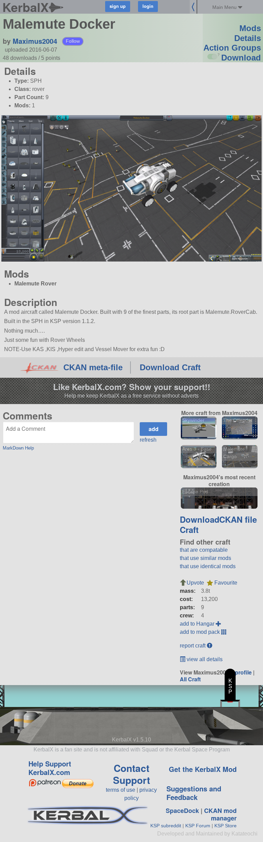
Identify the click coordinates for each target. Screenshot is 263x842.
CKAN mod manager (220, 814)
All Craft (190, 679)
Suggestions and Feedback (193, 793)
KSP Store (225, 825)
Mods (250, 28)
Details (247, 38)
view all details (204, 659)
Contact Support (131, 774)
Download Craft (170, 367)
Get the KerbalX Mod (203, 769)
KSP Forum (197, 825)
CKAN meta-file (93, 367)
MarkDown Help (18, 448)
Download (241, 57)
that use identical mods (208, 566)
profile (243, 672)
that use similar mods (205, 558)
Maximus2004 (35, 41)
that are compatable (204, 550)
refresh (148, 440)
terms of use (120, 790)
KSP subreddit (165, 825)
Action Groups (232, 47)
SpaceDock (182, 810)
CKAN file (238, 519)
